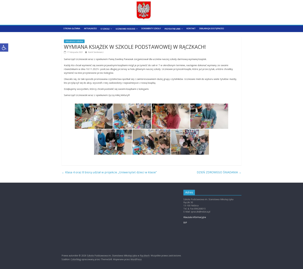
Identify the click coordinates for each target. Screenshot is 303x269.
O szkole (105, 28)
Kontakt (191, 28)
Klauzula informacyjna (194, 217)
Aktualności (90, 28)
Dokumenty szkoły (151, 28)
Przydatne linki (172, 28)
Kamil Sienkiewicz (96, 52)
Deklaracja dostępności (211, 28)
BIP (185, 222)
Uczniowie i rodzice (125, 28)
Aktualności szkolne (74, 41)
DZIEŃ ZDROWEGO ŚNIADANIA (219, 172)
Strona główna (71, 28)
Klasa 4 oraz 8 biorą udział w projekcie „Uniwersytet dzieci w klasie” (109, 172)
